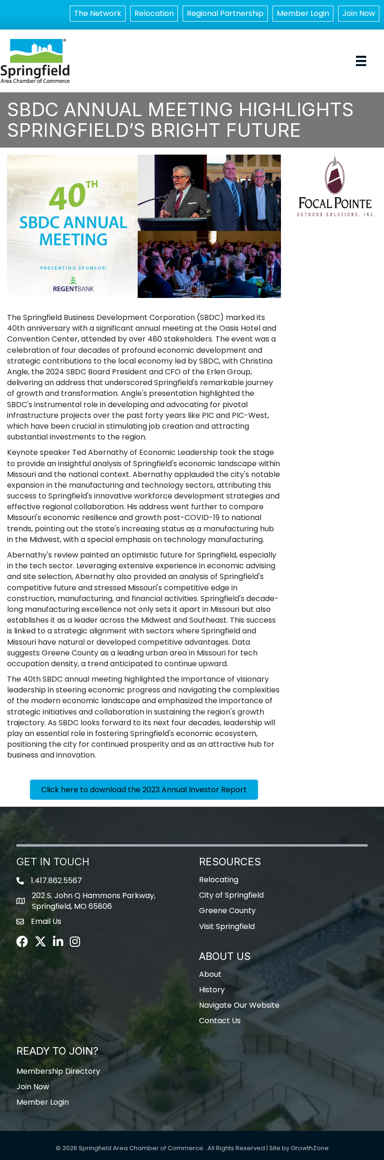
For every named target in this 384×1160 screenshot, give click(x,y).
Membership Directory (58, 1071)
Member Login (303, 13)
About (210, 974)
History (212, 989)
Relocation (154, 13)
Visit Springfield (227, 926)
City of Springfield (231, 895)
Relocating (218, 879)
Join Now (358, 13)
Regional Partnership (225, 13)
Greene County (227, 910)
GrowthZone (310, 1148)
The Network (97, 13)
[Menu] (361, 61)
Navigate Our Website (239, 1005)
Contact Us (220, 1020)
